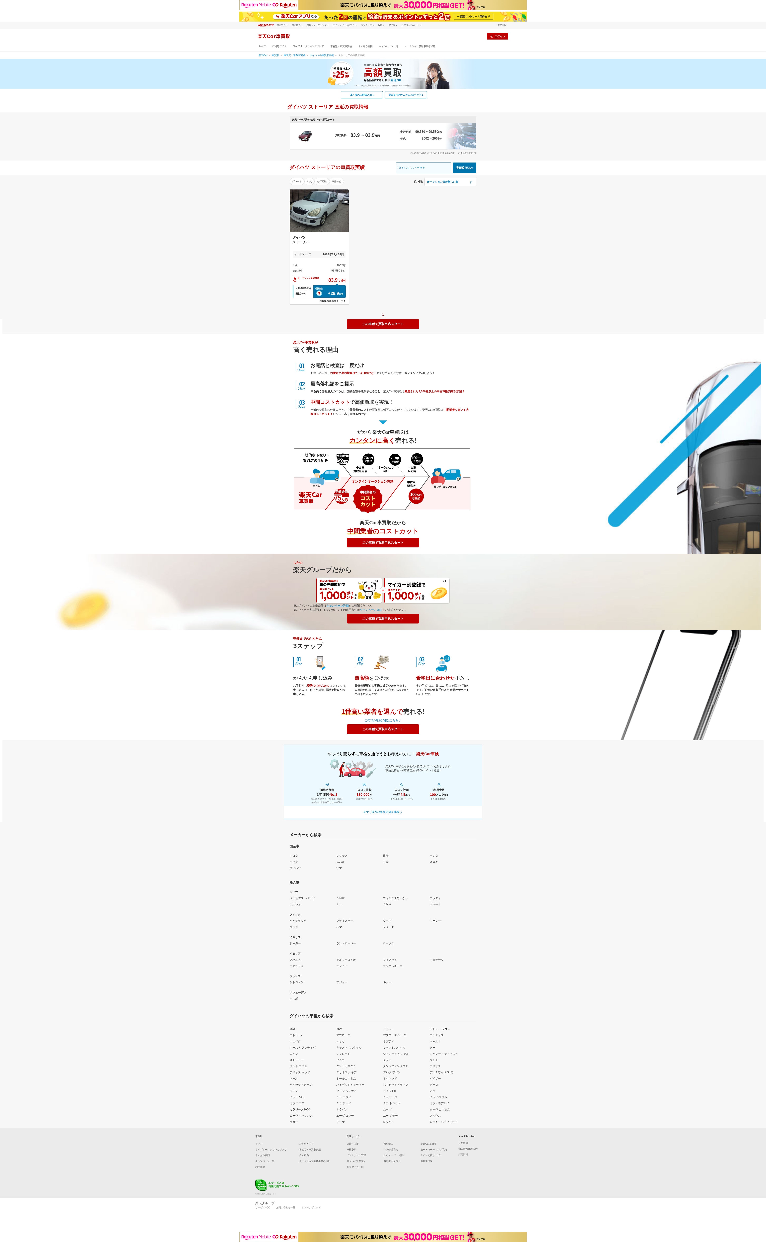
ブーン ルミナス (346, 1090)
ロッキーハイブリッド (444, 1121)
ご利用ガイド (279, 46)
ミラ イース (390, 1097)
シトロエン (297, 982)
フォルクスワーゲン (395, 898)
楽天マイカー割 (355, 1167)
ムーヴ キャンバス (301, 1115)
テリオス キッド (300, 1072)
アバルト (295, 959)
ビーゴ (434, 1084)
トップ (262, 46)
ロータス (388, 943)
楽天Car (263, 55)
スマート (435, 904)
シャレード (343, 1053)
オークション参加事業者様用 (419, 46)
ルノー (387, 982)
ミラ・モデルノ (439, 1103)
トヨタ (294, 855)
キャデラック (298, 920)
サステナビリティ (311, 1207)
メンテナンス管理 (356, 1155)
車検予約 (351, 1149)
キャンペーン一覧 (388, 46)
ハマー (340, 927)
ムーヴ (387, 1109)
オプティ (388, 1041)
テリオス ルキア (346, 1072)
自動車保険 (426, 1161)
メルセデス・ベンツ (302, 898)
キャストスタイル (394, 1047)
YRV (339, 1029)
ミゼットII (389, 1090)
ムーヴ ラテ (390, 1115)
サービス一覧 (262, 1207)
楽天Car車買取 (428, 1143)
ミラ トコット (392, 1103)
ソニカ (340, 1060)
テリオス (435, 1066)
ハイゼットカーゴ (301, 1084)
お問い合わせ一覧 (285, 1207)
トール (294, 1078)
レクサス (341, 855)
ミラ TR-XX (297, 1097)
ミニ (339, 904)
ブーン (294, 1090)
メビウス (435, 1115)
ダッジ (294, 927)
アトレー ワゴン (440, 1029)
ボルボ (294, 998)
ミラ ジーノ (343, 1103)
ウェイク (295, 1041)
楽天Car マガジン (356, 1161)
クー (432, 1047)
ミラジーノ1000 (300, 1109)
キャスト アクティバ (303, 1047)
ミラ (432, 1090)
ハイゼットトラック (395, 1084)
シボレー (435, 920)
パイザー (435, 1078)
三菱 (386, 861)
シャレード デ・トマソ (444, 1053)
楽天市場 (502, 25)
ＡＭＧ (387, 904)
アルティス (437, 1035)
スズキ (434, 861)
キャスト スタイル (348, 1047)
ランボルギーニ (393, 965)
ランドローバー (346, 943)
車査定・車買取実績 (341, 46)
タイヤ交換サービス (431, 1155)
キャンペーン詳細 (337, 605)
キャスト (435, 1041)
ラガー (294, 1121)
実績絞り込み (464, 167)
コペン (294, 1053)
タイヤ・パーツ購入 (394, 1155)
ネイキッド (390, 1078)
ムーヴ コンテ (345, 1115)
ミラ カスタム (438, 1097)
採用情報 (463, 1154)
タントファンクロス (395, 1066)
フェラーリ (437, 959)
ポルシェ (295, 904)
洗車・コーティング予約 (434, 1149)
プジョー (341, 982)
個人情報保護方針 (468, 1148)
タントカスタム (346, 1066)
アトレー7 (296, 1035)
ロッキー (388, 1121)
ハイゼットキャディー (350, 1084)
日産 (386, 855)
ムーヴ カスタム (440, 1109)
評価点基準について (467, 153)
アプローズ (343, 1035)
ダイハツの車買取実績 (322, 55)
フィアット (390, 959)
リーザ (340, 1121)
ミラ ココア (297, 1103)
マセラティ (297, 965)
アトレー (388, 1029)
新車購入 (388, 1143)
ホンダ (434, 855)
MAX (293, 1029)
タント (434, 1060)
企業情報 (463, 1143)
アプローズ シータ (394, 1035)
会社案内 (304, 1155)
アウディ (435, 898)
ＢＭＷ (340, 898)
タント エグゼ (298, 1066)
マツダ (294, 861)
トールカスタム (346, 1078)
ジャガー (295, 943)
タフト (387, 1060)
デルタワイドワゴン (442, 1072)
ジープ (387, 920)
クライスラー (344, 920)
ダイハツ (295, 868)
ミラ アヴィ (343, 1097)
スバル (340, 861)
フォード (388, 927)
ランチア (341, 965)
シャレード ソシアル (396, 1053)
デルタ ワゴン (392, 1072)
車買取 (275, 55)
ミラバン (341, 1109)
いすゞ (340, 868)
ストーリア (297, 1060)
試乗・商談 (353, 1143)
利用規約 (260, 1167)
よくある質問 (365, 46)
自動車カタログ (392, 1161)
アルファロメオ (346, 959)
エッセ (340, 1041)
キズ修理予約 (391, 1149)
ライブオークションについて (308, 46)
